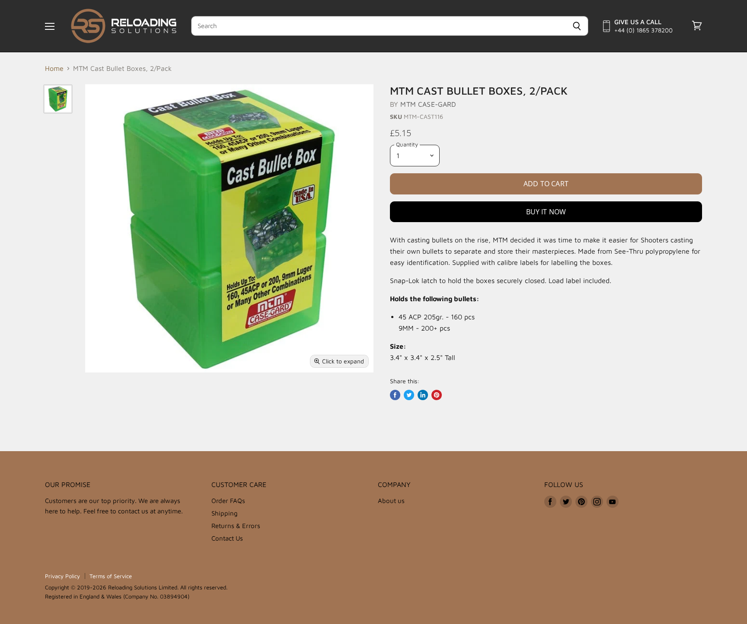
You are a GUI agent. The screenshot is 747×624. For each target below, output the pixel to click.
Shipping (224, 513)
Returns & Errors (235, 525)
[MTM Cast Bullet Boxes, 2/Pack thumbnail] (58, 99)
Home (54, 68)
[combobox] (378, 26)
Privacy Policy (62, 576)
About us (391, 500)
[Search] (576, 26)
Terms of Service (110, 576)
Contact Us (227, 538)
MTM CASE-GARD (428, 104)
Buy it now (546, 211)
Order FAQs (228, 500)
